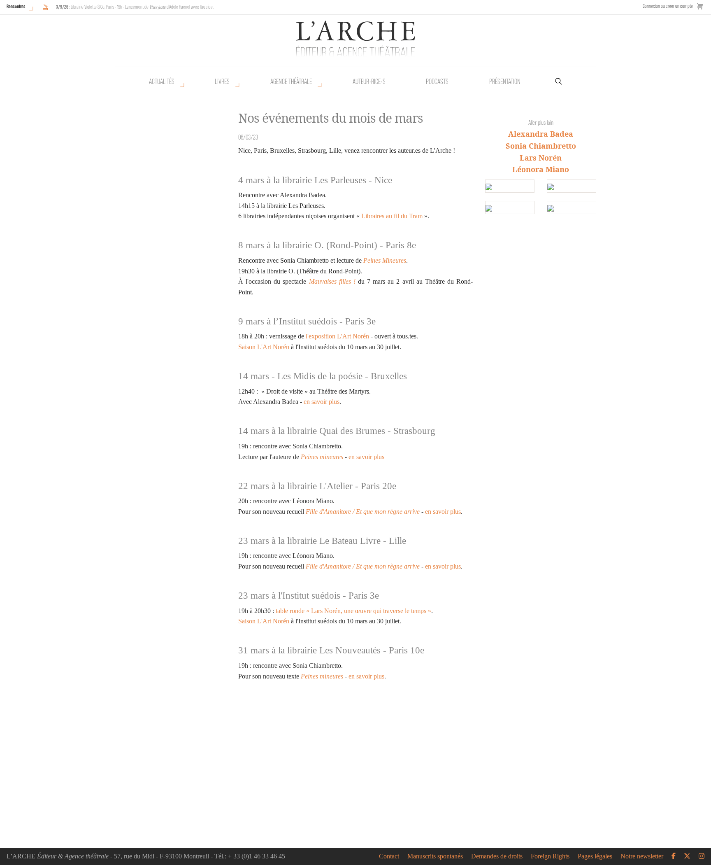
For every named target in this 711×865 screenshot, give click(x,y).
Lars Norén (541, 158)
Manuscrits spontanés (435, 856)
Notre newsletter (641, 856)
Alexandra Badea (540, 134)
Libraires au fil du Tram (392, 215)
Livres (222, 81)
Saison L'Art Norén (263, 346)
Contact (389, 856)
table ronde (290, 610)
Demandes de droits (497, 856)
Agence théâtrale (291, 81)
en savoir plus (321, 401)
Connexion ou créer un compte (668, 6)
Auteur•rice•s (369, 81)
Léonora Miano (540, 169)
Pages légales (595, 856)
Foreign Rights (550, 856)
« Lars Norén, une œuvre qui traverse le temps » (367, 610)
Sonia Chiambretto (541, 146)
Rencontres (16, 6)
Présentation (504, 81)
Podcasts (437, 81)
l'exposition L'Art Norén (337, 336)
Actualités (161, 81)
